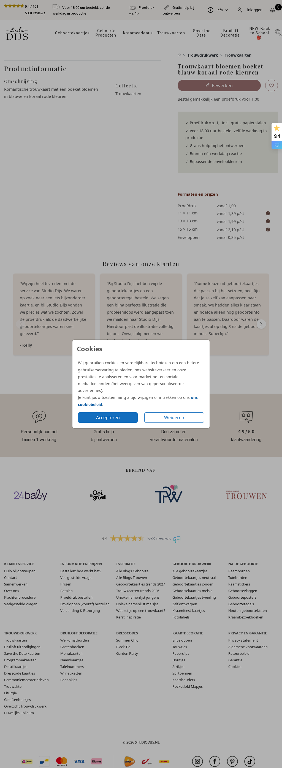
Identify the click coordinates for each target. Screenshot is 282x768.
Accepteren (108, 418)
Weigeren (174, 418)
